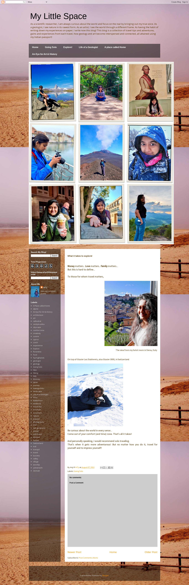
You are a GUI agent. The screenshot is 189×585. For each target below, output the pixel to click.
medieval (37, 403)
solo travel (37, 434)
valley (35, 458)
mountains (37, 413)
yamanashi (37, 467)
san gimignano (39, 428)
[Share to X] (106, 467)
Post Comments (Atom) (88, 558)
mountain (37, 409)
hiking (35, 373)
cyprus (36, 339)
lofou (35, 397)
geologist (37, 361)
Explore (36, 348)
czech (35, 342)
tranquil (36, 449)
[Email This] (101, 467)
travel (35, 452)
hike (35, 370)
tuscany (36, 455)
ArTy (45, 287)
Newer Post (74, 552)
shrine (35, 431)
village (35, 461)
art (34, 318)
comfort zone (38, 330)
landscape (37, 391)
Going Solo (51, 47)
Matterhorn (38, 400)
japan (35, 382)
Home (35, 47)
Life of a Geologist (88, 47)
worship (36, 464)
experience (38, 345)
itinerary (36, 379)
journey (36, 385)
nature (36, 416)
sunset (36, 440)
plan (35, 425)
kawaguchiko (38, 388)
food (35, 354)
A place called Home (115, 47)
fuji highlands (38, 358)
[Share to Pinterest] (112, 467)
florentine (37, 351)
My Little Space (58, 16)
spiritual (36, 437)
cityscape (37, 327)
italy (35, 376)
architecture (38, 315)
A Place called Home (41, 306)
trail (34, 446)
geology (36, 364)
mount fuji (37, 406)
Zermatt (36, 471)
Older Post (151, 552)
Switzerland (38, 443)
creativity (37, 333)
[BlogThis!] (104, 467)
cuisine (36, 336)
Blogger (105, 575)
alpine (35, 309)
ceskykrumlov (39, 324)
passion (36, 419)
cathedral (37, 321)
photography (38, 422)
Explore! (67, 47)
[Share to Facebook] (109, 467)
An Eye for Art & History (44, 54)
